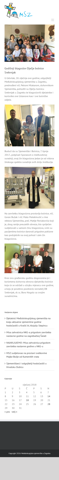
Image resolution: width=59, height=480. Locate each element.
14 (49, 396)
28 (49, 404)
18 (27, 400)
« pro (7, 411)
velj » (14, 411)
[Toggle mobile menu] (52, 20)
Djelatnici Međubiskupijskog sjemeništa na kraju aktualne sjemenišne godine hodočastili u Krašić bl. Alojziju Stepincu (28, 322)
